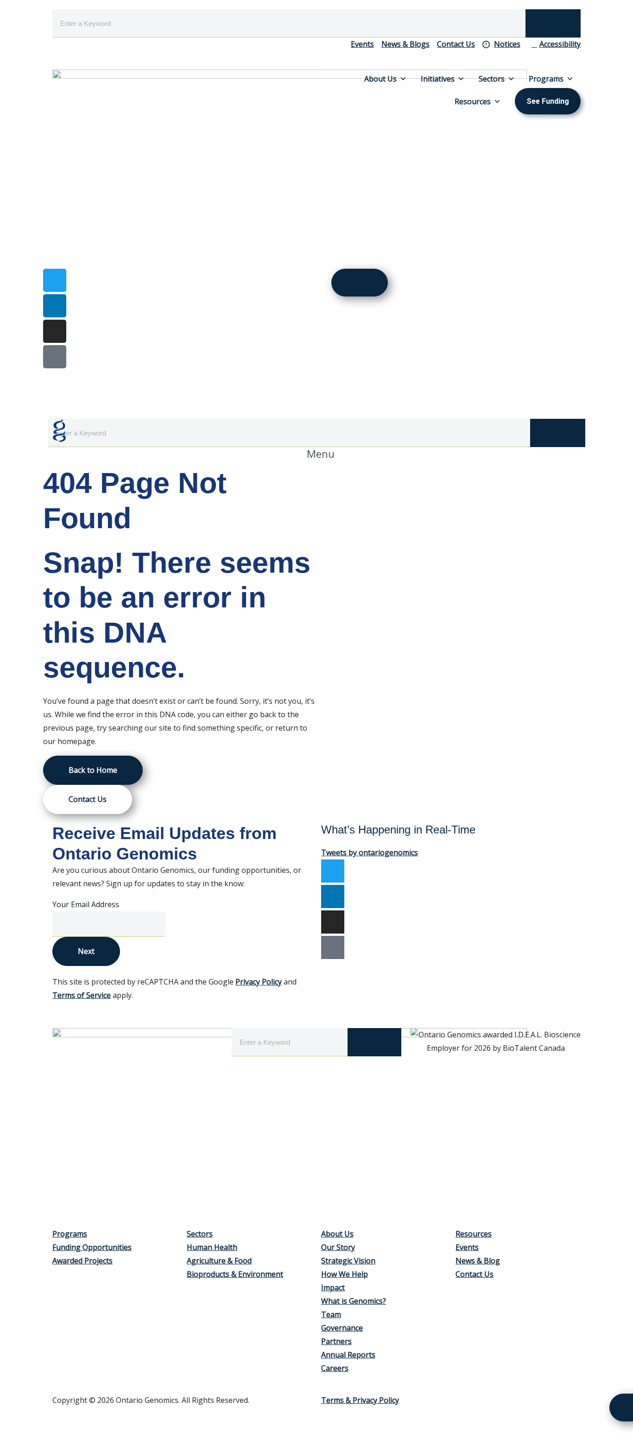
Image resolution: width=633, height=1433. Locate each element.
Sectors (492, 79)
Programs (546, 79)
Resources (473, 101)
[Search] (553, 23)
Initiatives (438, 79)
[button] (316, 454)
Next (86, 951)
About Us (380, 79)
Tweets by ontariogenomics (369, 852)
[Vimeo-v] (54, 356)
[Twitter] (332, 871)
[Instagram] (54, 331)
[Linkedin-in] (54, 305)
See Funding (547, 101)
